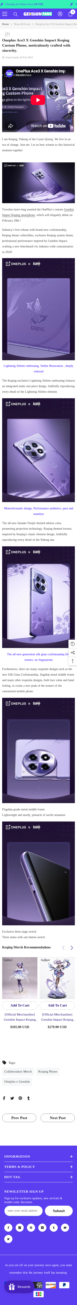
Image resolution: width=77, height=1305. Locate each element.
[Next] (72, 947)
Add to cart (19, 1005)
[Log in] (60, 14)
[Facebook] (4, 1098)
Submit (59, 1211)
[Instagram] (20, 1228)
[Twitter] (12, 1098)
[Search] (15, 14)
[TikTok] (42, 1228)
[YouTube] (65, 1228)
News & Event (22, 24)
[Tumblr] (28, 1098)
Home (5, 24)
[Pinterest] (20, 1098)
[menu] (4, 13)
